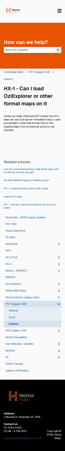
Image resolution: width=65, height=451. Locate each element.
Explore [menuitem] (13, 324)
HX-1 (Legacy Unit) (39, 72)
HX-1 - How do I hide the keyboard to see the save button (30, 206)
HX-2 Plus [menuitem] (11, 257)
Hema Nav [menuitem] (11, 244)
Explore (8, 79)
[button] (58, 244)
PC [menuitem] (7, 357)
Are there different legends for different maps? (26, 180)
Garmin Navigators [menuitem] (16, 337)
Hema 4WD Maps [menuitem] (15, 290)
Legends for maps (13, 196)
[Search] (58, 50)
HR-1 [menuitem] (8, 250)
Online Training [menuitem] (14, 363)
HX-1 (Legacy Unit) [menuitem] (16, 304)
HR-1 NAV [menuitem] (11, 224)
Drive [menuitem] (12, 317)
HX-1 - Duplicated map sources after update (26, 188)
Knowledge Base (13, 72)
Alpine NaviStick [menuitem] (15, 230)
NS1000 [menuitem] (10, 277)
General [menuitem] (13, 310)
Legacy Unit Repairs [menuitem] (17, 370)
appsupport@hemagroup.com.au (23, 438)
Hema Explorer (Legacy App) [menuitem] (22, 297)
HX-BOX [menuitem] (10, 237)
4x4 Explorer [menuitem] (13, 284)
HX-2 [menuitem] (8, 264)
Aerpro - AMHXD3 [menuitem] (16, 270)
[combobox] (29, 50)
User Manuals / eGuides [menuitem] (19, 343)
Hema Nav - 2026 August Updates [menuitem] (25, 217)
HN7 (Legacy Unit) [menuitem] (15, 330)
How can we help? (26, 42)
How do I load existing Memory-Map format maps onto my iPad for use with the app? (31, 171)
